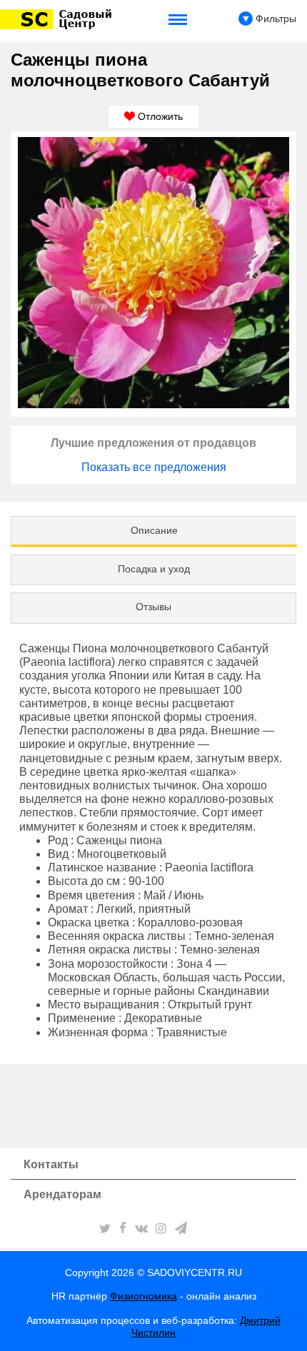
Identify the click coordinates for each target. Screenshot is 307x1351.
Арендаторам (62, 1194)
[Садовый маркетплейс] (58, 19)
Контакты (51, 1164)
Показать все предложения (153, 467)
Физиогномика (143, 1296)
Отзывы (153, 606)
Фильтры (274, 18)
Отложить (159, 116)
